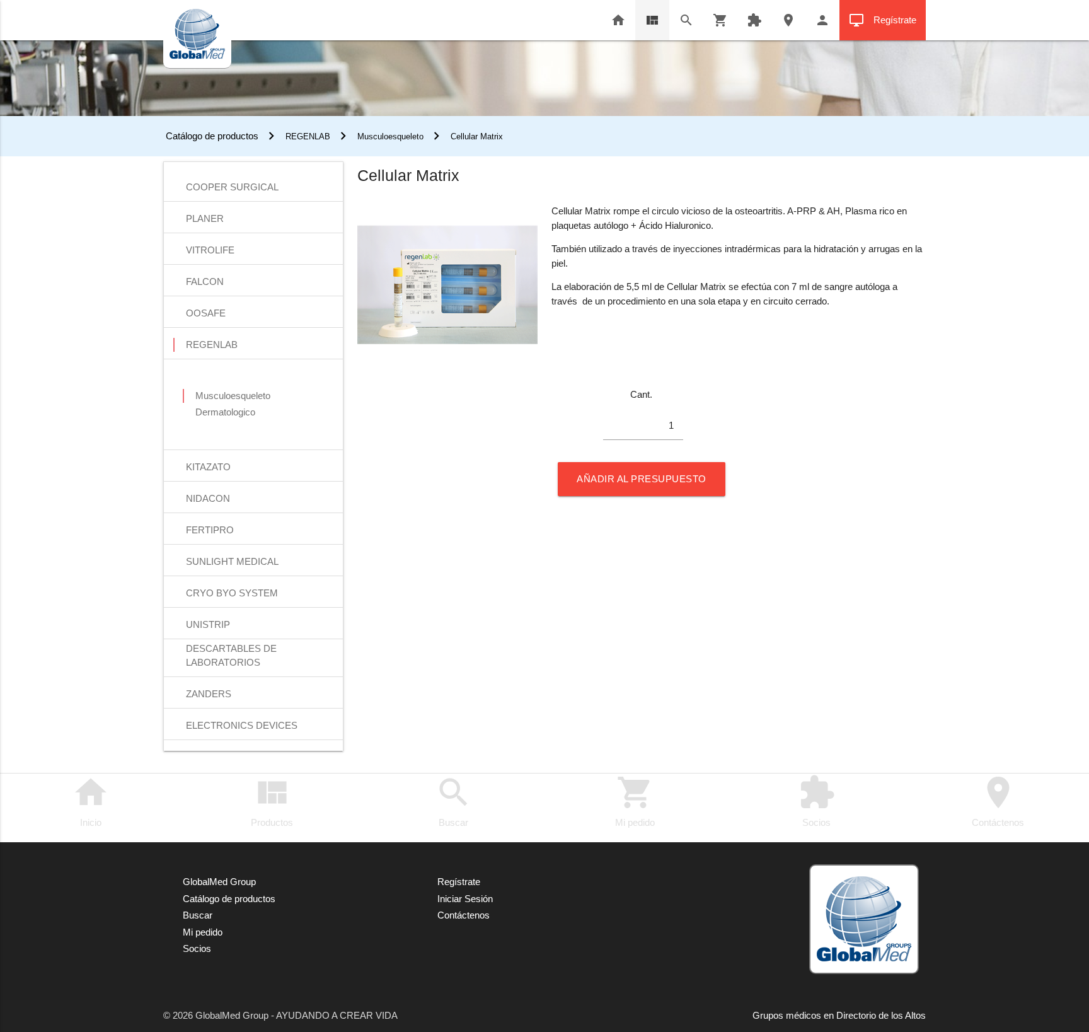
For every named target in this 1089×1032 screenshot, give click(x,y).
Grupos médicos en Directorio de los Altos (839, 1015)
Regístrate (882, 20)
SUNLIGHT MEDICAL (232, 561)
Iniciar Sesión (465, 898)
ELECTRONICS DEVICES (241, 725)
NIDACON (208, 498)
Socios (817, 801)
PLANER (205, 218)
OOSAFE (206, 313)
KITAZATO (208, 466)
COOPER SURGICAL (232, 187)
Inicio (91, 801)
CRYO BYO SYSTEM (232, 593)
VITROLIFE (210, 250)
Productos (272, 801)
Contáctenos (998, 801)
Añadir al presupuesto (641, 478)
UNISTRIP (208, 624)
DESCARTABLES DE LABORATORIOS (231, 649)
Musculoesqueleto (390, 136)
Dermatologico (225, 412)
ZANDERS (208, 693)
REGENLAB (307, 136)
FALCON (205, 281)
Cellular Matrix (477, 136)
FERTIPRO (210, 530)
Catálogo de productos (210, 135)
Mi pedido (635, 801)
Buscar (454, 801)
